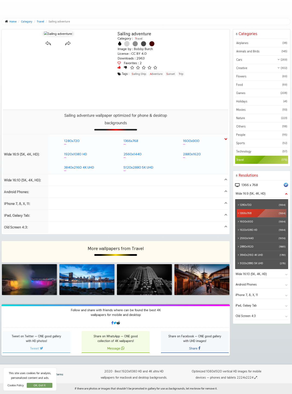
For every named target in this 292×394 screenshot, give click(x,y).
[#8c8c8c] (135, 44)
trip (181, 74)
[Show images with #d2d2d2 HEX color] (127, 44)
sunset (170, 74)
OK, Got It (40, 385)
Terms (59, 374)
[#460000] (152, 44)
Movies (261, 110)
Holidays (261, 101)
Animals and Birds (261, 51)
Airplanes (261, 43)
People (261, 135)
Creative (261, 68)
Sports (261, 143)
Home (12, 21)
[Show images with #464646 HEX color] (143, 44)
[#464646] (143, 44)
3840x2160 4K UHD (79, 167)
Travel (138, 38)
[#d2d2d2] (127, 44)
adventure (156, 74)
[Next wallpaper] (68, 43)
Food (261, 85)
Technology (261, 151)
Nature (261, 118)
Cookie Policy (15, 385)
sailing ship (139, 74)
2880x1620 (192, 154)
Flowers (261, 76)
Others (261, 126)
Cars (261, 60)
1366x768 (131, 141)
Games (261, 93)
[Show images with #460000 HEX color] (152, 44)
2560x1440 (133, 154)
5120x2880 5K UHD (138, 167)
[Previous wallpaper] (48, 43)
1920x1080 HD (75, 154)
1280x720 (72, 141)
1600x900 (191, 141)
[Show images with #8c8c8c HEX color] (135, 44)
